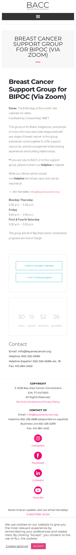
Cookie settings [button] (17, 546)
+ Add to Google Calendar (39, 265)
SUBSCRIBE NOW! (38, 514)
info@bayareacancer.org (45, 191)
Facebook (38, 462)
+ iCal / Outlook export (39, 277)
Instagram (38, 445)
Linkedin (38, 480)
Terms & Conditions (28, 401)
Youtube (38, 497)
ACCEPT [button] (38, 546)
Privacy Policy (51, 401)
